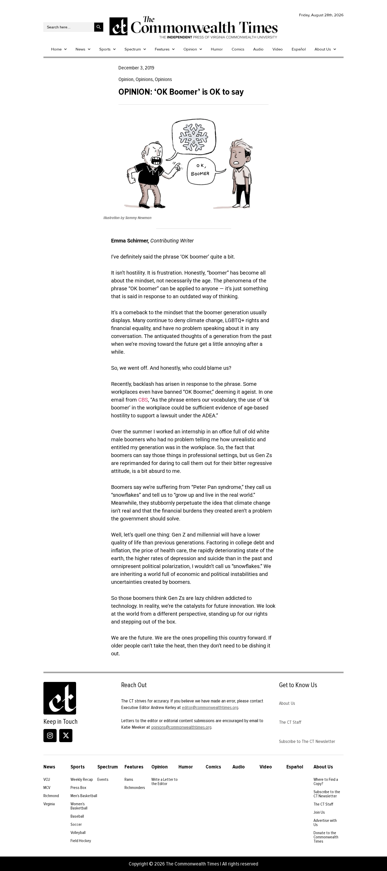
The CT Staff (290, 722)
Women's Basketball (79, 806)
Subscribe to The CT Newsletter (307, 741)
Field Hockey (81, 840)
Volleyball (78, 832)
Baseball (77, 816)
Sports (105, 49)
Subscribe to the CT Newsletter (327, 794)
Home (56, 49)
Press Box (78, 787)
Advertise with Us (325, 822)
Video (277, 49)
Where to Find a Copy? (326, 781)
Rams (129, 779)
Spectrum (133, 49)
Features (162, 49)
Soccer (76, 824)
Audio (258, 49)
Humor (217, 49)
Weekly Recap (82, 779)
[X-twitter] (65, 735)
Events (102, 779)
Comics (238, 49)
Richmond (51, 795)
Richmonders (135, 787)
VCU (46, 779)
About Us (323, 49)
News (80, 49)
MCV (46, 787)
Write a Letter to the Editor (164, 781)
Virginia (49, 804)
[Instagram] (50, 735)
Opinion (190, 49)
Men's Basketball (84, 795)
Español (299, 49)
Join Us (319, 812)
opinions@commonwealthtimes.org (181, 727)
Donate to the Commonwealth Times (326, 837)
